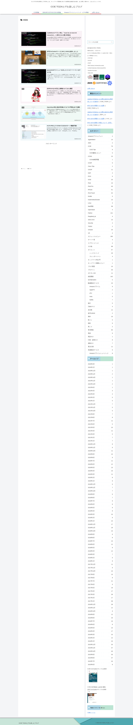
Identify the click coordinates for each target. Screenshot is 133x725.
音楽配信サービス (100, 350)
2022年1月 (100, 400)
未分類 (100, 310)
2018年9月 (100, 534)
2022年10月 (100, 384)
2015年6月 (100, 664)
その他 (100, 246)
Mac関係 (100, 206)
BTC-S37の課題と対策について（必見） (100, 123)
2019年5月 (100, 507)
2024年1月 (100, 367)
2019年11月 (100, 487)
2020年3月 (100, 474)
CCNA (100, 156)
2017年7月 (100, 581)
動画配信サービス (100, 283)
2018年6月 (100, 544)
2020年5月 (100, 467)
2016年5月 (100, 628)
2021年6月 (100, 424)
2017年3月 (100, 594)
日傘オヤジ (100, 306)
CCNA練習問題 (101, 159)
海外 (100, 316)
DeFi (100, 173)
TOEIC (100, 226)
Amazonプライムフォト (100, 136)
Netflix (101, 300)
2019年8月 (100, 497)
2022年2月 (100, 397)
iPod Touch (100, 193)
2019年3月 (100, 514)
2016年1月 (100, 641)
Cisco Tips (100, 166)
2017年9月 (100, 574)
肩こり (100, 326)
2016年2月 (100, 638)
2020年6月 (100, 464)
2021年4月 (100, 431)
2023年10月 (100, 377)
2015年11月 (100, 648)
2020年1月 (100, 481)
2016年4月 (100, 631)
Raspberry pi (100, 216)
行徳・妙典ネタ (100, 340)
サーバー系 (100, 239)
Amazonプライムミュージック (101, 353)
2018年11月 (100, 527)
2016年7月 (100, 621)
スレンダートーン (101, 256)
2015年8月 (100, 658)
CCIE (100, 146)
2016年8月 (100, 618)
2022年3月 (100, 394)
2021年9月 (100, 414)
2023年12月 (100, 370)
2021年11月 (100, 407)
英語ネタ (100, 336)
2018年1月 (100, 561)
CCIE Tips (101, 149)
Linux (100, 203)
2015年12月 (100, 644)
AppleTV (101, 290)
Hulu (101, 296)
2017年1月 (100, 601)
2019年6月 (100, 504)
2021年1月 (100, 441)
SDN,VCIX (100, 219)
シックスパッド (101, 253)
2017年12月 (100, 564)
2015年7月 (100, 661)
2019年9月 (100, 494)
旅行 (100, 303)
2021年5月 (100, 427)
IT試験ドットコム (91, 712)
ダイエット (100, 250)
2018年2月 (100, 557)
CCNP (100, 163)
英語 (100, 333)
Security (100, 223)
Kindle (100, 196)
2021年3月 (100, 434)
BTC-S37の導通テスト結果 (95, 105)
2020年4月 (100, 471)
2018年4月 (100, 551)
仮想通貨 (100, 276)
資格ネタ (100, 343)
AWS (100, 143)
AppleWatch (100, 139)
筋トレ (100, 320)
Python (100, 213)
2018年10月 (100, 531)
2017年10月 (100, 571)
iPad (100, 183)
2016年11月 (100, 607)
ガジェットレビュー (100, 236)
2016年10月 (100, 611)
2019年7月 (100, 501)
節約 (100, 323)
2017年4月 (100, 591)
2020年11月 (100, 447)
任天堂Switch (100, 280)
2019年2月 (100, 517)
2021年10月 (100, 410)
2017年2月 (100, 597)
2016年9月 (100, 614)
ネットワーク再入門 (100, 260)
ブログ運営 (100, 266)
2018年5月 (100, 547)
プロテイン (100, 270)
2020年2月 (100, 477)
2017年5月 (100, 587)
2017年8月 (100, 577)
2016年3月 (100, 634)
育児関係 (100, 330)
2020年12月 (100, 444)
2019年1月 (100, 521)
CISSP (100, 169)
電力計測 (100, 346)
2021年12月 (100, 404)
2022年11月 (100, 380)
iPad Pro (100, 186)
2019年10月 (100, 491)
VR (100, 233)
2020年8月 (100, 457)
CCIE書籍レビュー (101, 153)
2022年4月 (100, 390)
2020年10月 (100, 451)
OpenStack (100, 209)
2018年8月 (100, 537)
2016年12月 (100, 604)
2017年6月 (100, 584)
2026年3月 (100, 364)
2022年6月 (100, 387)
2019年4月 (100, 511)
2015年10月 (100, 651)
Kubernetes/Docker (100, 199)
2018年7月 (100, 541)
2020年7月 (100, 461)
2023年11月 (100, 374)
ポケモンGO (100, 273)
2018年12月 (100, 524)
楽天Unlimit (100, 313)
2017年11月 (100, 567)
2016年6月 (100, 624)
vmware (100, 229)
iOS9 (100, 179)
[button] (111, 42)
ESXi (100, 176)
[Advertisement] (51, 26)
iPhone (100, 189)
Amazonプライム (101, 286)
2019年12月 (100, 484)
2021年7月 (100, 421)
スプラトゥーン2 (100, 243)
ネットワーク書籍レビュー (100, 263)
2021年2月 (100, 437)
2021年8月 (100, 417)
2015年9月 (100, 654)
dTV (101, 293)
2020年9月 (100, 454)
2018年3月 (100, 554)
